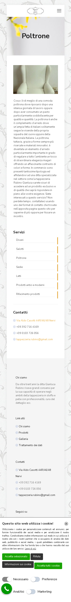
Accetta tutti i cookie (48, 565)
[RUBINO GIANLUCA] (35, 11)
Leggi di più (30, 548)
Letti (18, 276)
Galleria (23, 439)
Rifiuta (36, 556)
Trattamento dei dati (30, 445)
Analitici (18, 591)
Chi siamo (24, 426)
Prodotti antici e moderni (30, 285)
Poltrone (21, 258)
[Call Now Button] (6, 588)
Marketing (44, 591)
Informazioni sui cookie (18, 564)
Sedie (19, 267)
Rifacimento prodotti (28, 294)
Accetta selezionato (16, 556)
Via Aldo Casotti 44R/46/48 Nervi (35, 320)
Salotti (20, 249)
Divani (19, 240)
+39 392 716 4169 (27, 327)
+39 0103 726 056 (27, 333)
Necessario (20, 579)
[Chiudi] (66, 523)
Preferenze (49, 579)
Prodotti (23, 433)
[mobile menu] (59, 10)
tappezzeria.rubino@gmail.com (34, 339)
